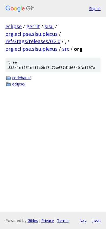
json (96, 220)
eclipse (13, 26)
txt (83, 220)
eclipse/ (19, 84)
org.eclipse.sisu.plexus (31, 34)
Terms (62, 220)
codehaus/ (21, 77)
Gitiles (32, 220)
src (65, 49)
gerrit (33, 26)
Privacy (47, 220)
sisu (49, 26)
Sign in (95, 8)
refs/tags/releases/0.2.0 (32, 41)
